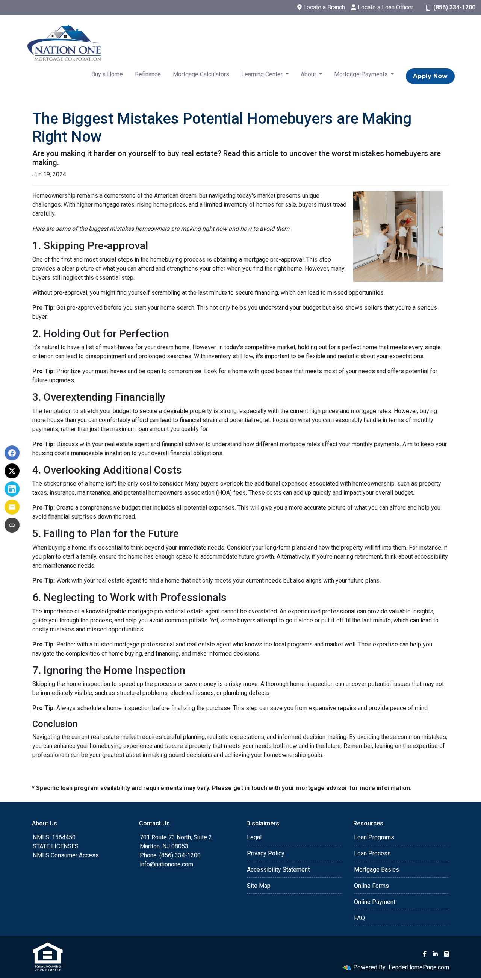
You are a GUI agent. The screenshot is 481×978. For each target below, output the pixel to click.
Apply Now (430, 76)
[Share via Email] (12, 507)
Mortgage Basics (376, 869)
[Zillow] (446, 954)
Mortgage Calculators (201, 74)
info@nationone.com (166, 864)
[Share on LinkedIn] (12, 489)
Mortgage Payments (361, 74)
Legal (254, 837)
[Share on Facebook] (12, 452)
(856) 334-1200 (454, 7)
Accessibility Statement (278, 869)
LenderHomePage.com (419, 967)
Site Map (259, 885)
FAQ (359, 918)
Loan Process (372, 853)
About (309, 74)
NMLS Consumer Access (66, 855)
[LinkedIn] (435, 954)
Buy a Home (107, 74)
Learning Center (262, 74)
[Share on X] (12, 470)
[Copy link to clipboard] (12, 525)
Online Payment (374, 901)
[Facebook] (425, 954)
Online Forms (371, 885)
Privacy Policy (265, 853)
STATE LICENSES (56, 846)
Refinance (148, 74)
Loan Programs (374, 837)
